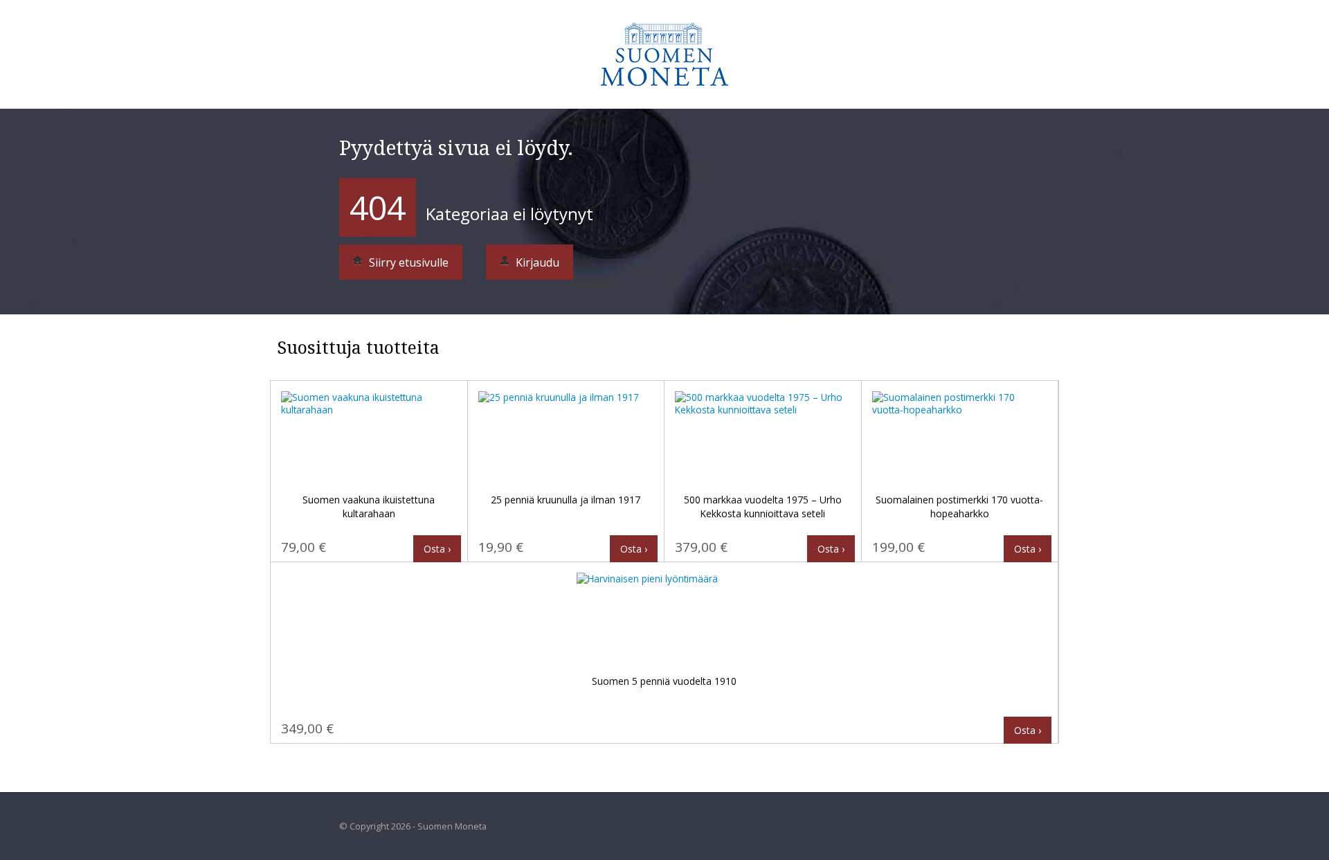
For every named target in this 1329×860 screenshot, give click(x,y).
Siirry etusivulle (407, 262)
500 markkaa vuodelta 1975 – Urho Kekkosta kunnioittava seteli (763, 506)
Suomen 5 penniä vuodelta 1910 (664, 681)
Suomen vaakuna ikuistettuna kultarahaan (368, 506)
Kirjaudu (536, 262)
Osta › (437, 548)
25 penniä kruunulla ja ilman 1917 (565, 499)
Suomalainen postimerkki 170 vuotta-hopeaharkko (959, 506)
